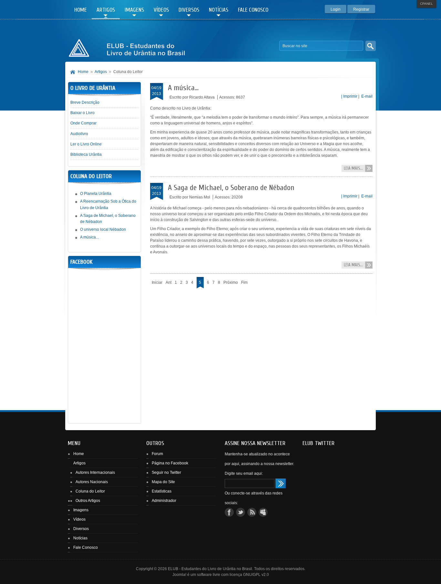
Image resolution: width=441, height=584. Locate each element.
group (263, 512)
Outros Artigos (88, 500)
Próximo (230, 282)
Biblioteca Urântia (86, 154)
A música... (183, 87)
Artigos (101, 71)
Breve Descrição (84, 102)
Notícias (80, 538)
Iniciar (157, 282)
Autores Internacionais (95, 472)
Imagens (80, 510)
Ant (168, 282)
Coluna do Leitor (90, 491)
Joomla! (179, 574)
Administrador (164, 500)
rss (251, 512)
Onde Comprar (83, 123)
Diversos (81, 528)
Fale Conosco (85, 547)
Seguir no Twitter (166, 472)
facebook (229, 512)
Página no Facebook (170, 463)
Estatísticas (161, 491)
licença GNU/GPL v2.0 (249, 574)
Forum (157, 453)
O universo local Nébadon (103, 229)
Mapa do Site (163, 482)
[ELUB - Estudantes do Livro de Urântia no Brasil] (126, 46)
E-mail (366, 96)
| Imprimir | (350, 96)
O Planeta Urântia (95, 193)
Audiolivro (79, 134)
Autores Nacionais (92, 482)
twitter (240, 512)
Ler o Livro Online (86, 144)
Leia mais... (353, 168)
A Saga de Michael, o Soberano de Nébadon (231, 187)
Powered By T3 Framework (363, 571)
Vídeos (79, 519)
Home (83, 71)
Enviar (280, 483)
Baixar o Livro (82, 113)
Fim (244, 282)
